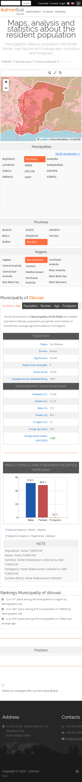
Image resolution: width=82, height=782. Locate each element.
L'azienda (43, 3)
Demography (33, 11)
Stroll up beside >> (67, 154)
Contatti (54, 3)
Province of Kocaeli (45, 61)
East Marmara (23, 61)
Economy (48, 11)
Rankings (60, 11)
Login (62, 3)
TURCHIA (6, 61)
